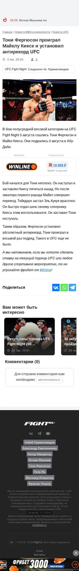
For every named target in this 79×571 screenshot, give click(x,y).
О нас (39, 550)
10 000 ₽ (59, 165)
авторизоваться (49, 379)
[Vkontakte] (56, 287)
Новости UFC (60, 32)
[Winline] (21, 166)
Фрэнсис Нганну (39, 483)
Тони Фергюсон (39, 466)
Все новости (63, 309)
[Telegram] (72, 287)
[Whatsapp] (64, 287)
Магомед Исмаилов (39, 477)
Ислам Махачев (40, 460)
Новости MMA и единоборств (32, 32)
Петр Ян (39, 472)
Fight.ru (38, 542)
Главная (7, 32)
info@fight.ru (39, 525)
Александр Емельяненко (40, 448)
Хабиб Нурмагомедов (40, 442)
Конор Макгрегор (39, 454)
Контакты (39, 554)
